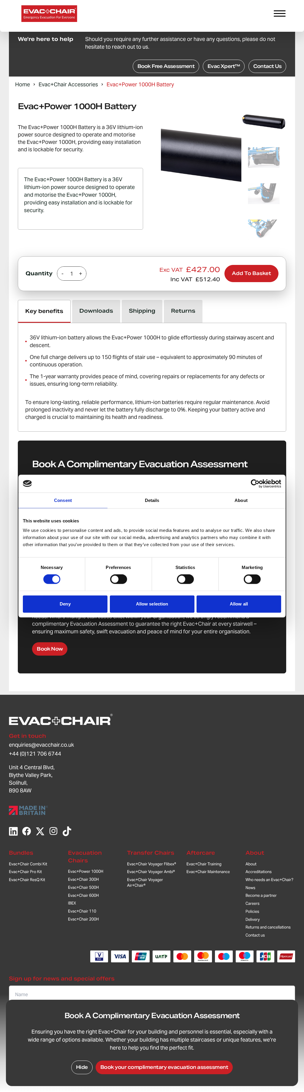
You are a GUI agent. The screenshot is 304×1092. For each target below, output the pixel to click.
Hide (82, 1067)
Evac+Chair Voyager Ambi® (151, 871)
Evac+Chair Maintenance (208, 871)
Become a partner (261, 895)
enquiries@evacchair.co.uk (41, 744)
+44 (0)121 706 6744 (35, 753)
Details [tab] (152, 500)
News (250, 887)
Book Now (50, 649)
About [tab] (241, 500)
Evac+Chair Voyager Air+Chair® (145, 882)
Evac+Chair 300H (83, 879)
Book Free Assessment (165, 66)
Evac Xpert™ (224, 66)
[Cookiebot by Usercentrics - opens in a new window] (255, 483)
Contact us (255, 935)
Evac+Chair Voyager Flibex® (151, 864)
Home (22, 84)
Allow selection (152, 603)
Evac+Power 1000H (85, 871)
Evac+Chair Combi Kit (28, 864)
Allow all (239, 603)
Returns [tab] (183, 310)
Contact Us (267, 66)
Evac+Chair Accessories (68, 84)
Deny (65, 603)
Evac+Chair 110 (82, 911)
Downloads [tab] (96, 310)
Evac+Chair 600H (83, 895)
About (255, 852)
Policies (252, 911)
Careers (252, 903)
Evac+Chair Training (203, 864)
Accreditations (259, 871)
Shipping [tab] (142, 310)
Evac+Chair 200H (83, 919)
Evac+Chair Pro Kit (25, 871)
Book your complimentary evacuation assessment (164, 1067)
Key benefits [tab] (44, 311)
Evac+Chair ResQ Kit (27, 879)
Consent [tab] (63, 500)
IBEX (72, 903)
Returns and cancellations (268, 927)
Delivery (253, 919)
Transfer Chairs (150, 852)
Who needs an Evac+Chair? (269, 879)
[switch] (118, 579)
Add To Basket (251, 273)
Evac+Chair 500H (83, 887)
